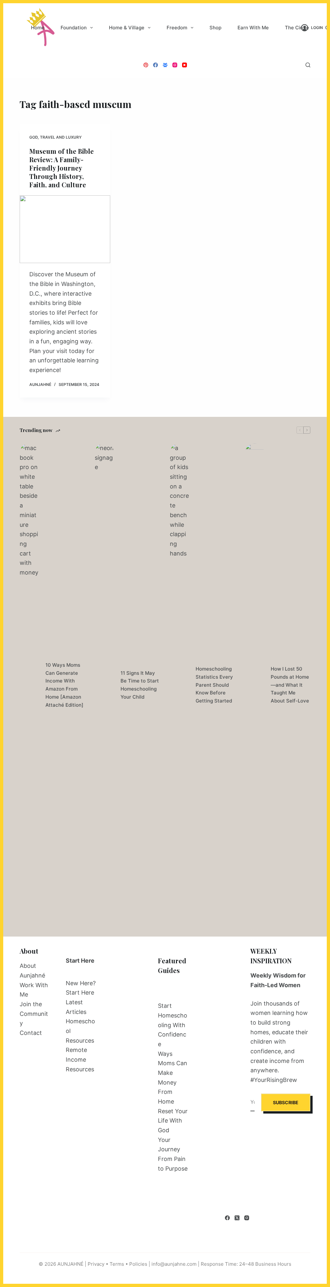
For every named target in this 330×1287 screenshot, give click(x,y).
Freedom (177, 28)
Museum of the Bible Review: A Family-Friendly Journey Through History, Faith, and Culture (61, 168)
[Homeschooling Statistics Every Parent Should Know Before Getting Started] (179, 685)
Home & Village (126, 28)
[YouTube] (184, 65)
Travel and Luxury (61, 137)
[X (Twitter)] (237, 1217)
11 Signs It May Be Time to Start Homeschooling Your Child (140, 685)
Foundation (74, 28)
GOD (33, 137)
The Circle (297, 28)
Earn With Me (253, 28)
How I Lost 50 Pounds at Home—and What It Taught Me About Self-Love (290, 685)
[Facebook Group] (165, 65)
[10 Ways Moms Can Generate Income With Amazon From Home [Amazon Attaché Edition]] (29, 685)
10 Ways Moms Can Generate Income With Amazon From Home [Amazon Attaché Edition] (64, 685)
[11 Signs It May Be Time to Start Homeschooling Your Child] (104, 685)
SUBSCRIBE (285, 1102)
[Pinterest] (145, 65)
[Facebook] (155, 65)
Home (37, 28)
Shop (215, 28)
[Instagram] (174, 65)
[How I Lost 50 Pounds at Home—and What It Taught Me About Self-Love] (254, 685)
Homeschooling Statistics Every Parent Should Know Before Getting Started (214, 685)
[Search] (308, 65)
